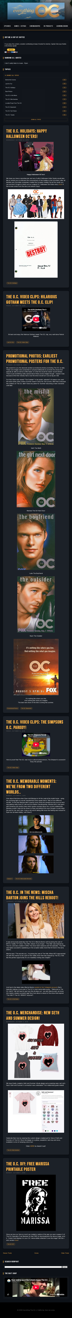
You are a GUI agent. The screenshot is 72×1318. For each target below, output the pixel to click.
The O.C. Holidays (12, 283)
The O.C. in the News (12, 999)
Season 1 (9, 878)
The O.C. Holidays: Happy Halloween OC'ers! (26, 133)
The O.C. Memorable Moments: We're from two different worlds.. (31, 787)
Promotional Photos (12, 708)
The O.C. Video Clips (22, 342)
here (60, 184)
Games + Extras (20, 26)
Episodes (7, 26)
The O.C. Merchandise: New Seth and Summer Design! (32, 1015)
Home (36, 1253)
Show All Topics (36, 119)
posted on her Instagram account (46, 987)
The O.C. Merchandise (13, 1150)
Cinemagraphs (35, 26)
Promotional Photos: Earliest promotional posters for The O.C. (34, 358)
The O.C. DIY (10, 1244)
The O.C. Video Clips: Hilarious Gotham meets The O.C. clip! (31, 299)
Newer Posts (7, 1253)
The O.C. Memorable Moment (23, 878)
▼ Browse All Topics (12, 75)
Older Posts (65, 1253)
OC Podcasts (48, 26)
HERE (32, 1146)
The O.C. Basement (26, 708)
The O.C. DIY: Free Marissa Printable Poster (27, 1166)
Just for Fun (10, 342)
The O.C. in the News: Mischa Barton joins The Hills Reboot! (32, 895)
